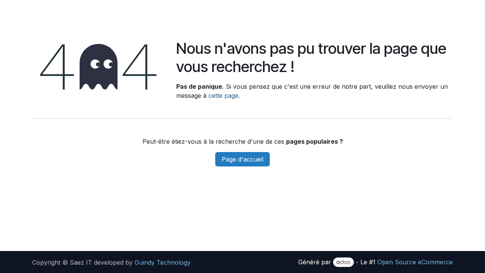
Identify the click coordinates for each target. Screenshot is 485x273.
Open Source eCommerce (415, 262)
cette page (223, 95)
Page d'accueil (242, 159)
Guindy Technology (163, 262)
